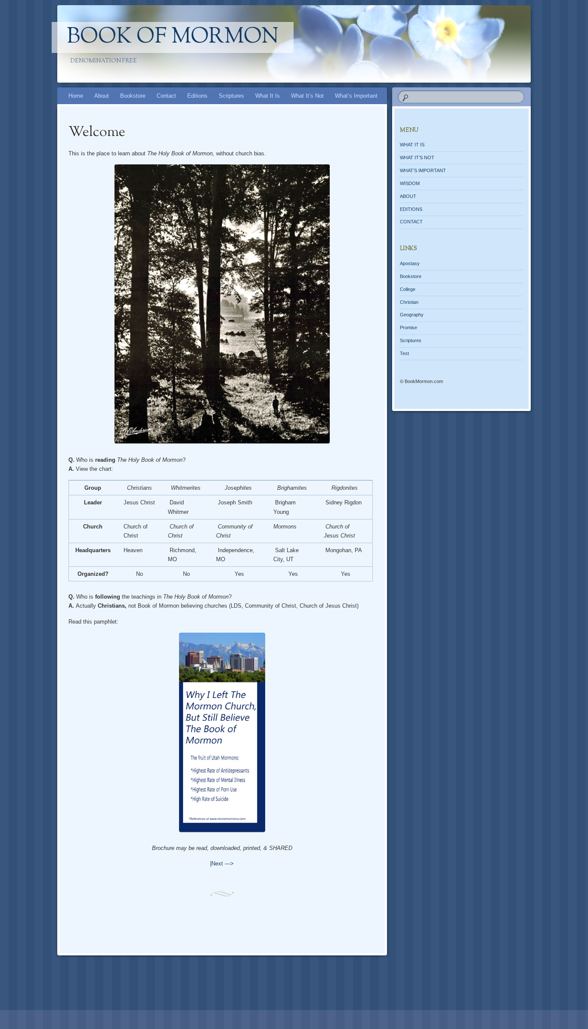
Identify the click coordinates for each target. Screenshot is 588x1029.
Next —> (222, 863)
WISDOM (410, 183)
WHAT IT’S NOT (417, 157)
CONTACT (411, 221)
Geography (412, 314)
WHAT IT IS (412, 144)
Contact (166, 96)
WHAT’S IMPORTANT (423, 170)
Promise (408, 327)
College (407, 289)
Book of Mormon (173, 37)
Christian (409, 302)
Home (75, 96)
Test (404, 353)
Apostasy (410, 263)
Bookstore (132, 96)
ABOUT (408, 196)
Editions (197, 96)
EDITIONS (411, 209)
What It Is (267, 96)
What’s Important (356, 96)
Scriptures (231, 96)
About (101, 96)
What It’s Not (307, 96)
